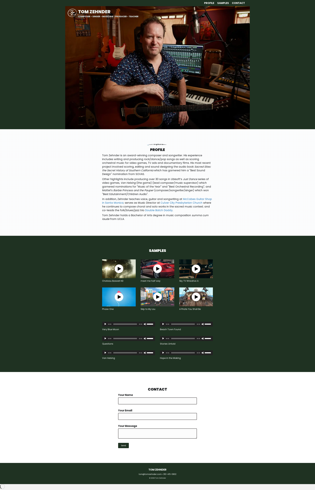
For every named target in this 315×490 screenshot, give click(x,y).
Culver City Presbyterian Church (181, 203)
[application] (128, 324)
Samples (223, 3)
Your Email (125, 410)
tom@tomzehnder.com (150, 474)
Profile (209, 3)
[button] (119, 268)
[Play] (105, 324)
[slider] (150, 324)
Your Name (125, 395)
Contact (238, 3)
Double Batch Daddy (159, 210)
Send (123, 445)
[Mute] (145, 324)
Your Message (127, 426)
